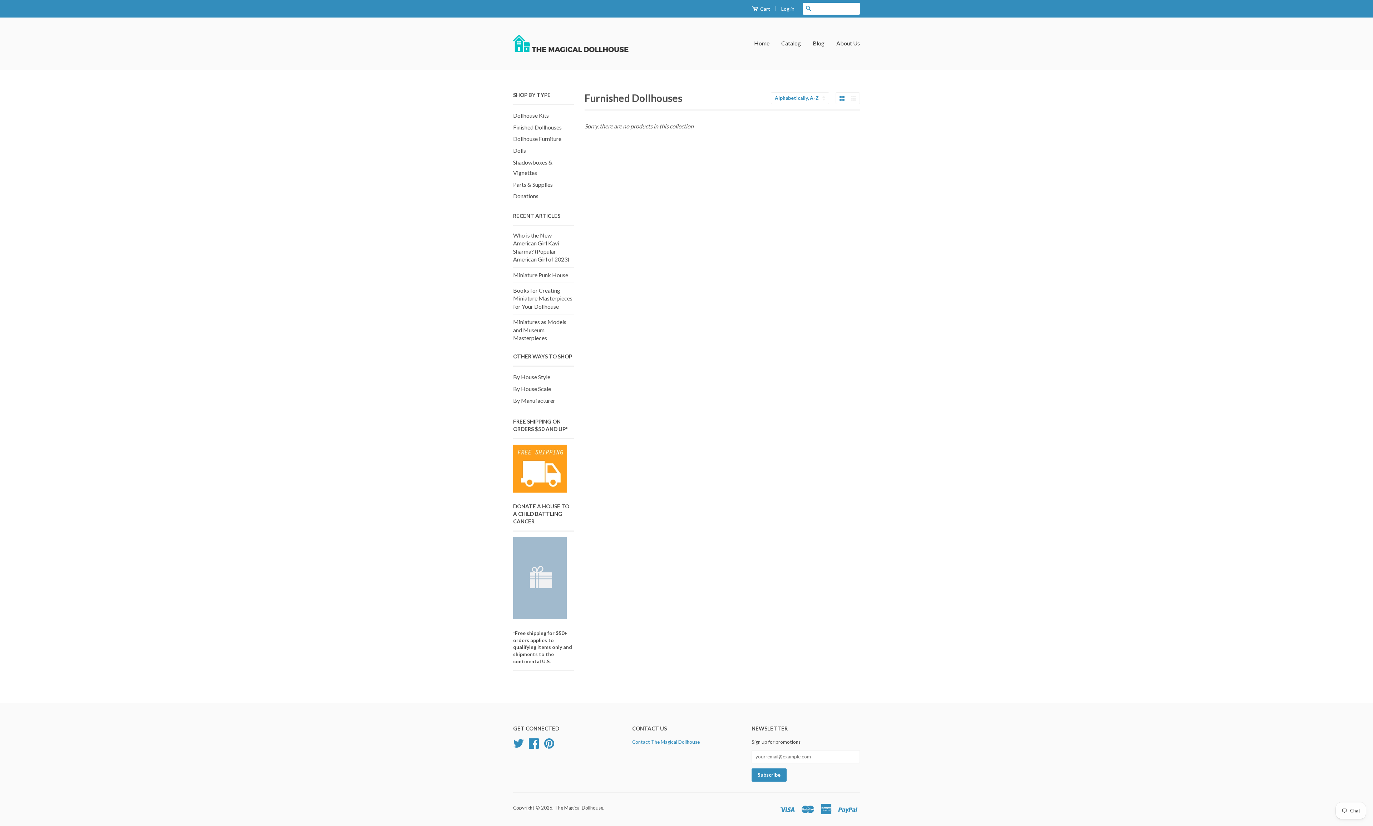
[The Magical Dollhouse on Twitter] (518, 746)
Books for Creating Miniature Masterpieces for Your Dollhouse (542, 298)
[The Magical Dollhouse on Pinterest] (549, 746)
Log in (787, 9)
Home (761, 43)
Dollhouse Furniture (537, 138)
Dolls (519, 150)
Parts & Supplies (533, 184)
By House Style (531, 376)
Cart (764, 9)
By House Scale (532, 388)
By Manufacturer (534, 400)
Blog (819, 43)
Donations (525, 195)
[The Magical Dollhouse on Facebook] (533, 746)
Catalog (791, 43)
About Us (848, 43)
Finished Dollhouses (537, 127)
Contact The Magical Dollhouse (666, 742)
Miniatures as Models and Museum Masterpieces (539, 329)
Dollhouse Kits (531, 115)
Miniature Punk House (540, 275)
